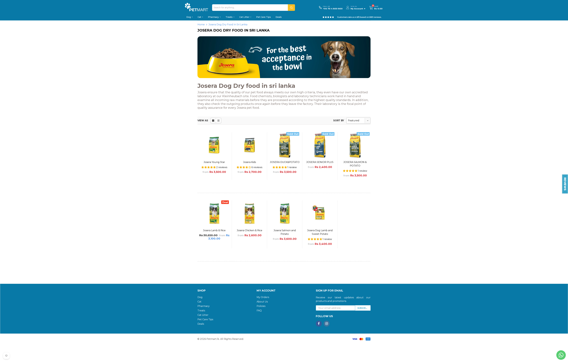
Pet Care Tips (263, 17)
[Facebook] (319, 324)
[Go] (291, 7)
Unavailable (285, 185)
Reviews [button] (565, 183)
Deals (279, 17)
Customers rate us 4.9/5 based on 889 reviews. (359, 17)
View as (202, 120)
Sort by (338, 120)
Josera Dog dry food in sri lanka (228, 24)
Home (201, 24)
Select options (214, 185)
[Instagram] (327, 324)
